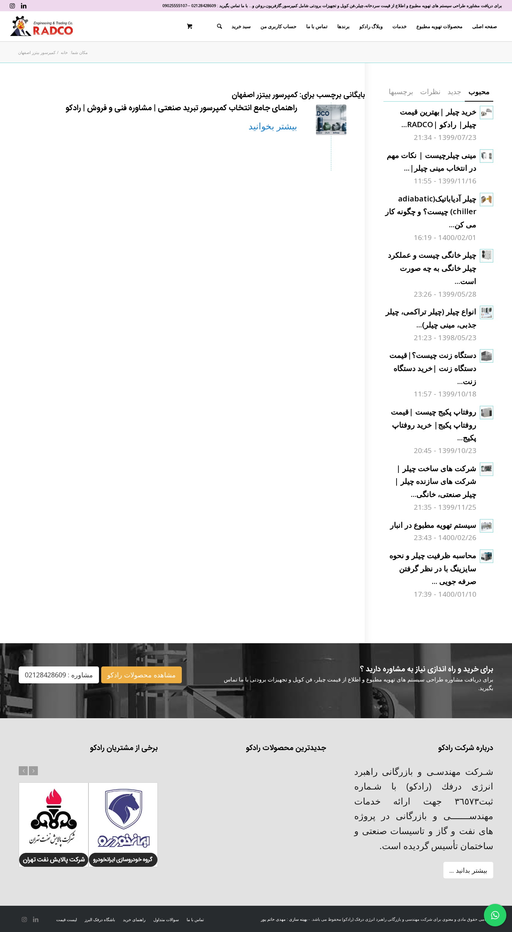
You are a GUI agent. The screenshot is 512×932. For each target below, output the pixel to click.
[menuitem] (484, 26)
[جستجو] (219, 26)
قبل (23, 770)
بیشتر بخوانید (273, 126)
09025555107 (174, 5)
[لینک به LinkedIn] (23, 5)
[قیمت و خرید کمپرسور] (331, 120)
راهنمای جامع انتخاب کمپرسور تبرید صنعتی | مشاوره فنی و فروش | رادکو (181, 108)
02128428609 (203, 5)
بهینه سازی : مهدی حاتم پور (284, 919)
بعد (33, 770)
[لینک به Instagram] (12, 5)
